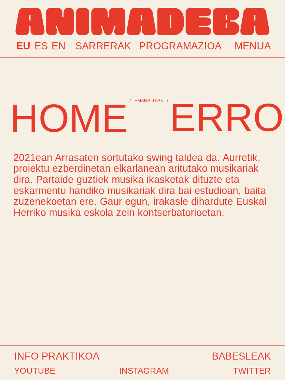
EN (59, 46)
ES (41, 46)
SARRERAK (101, 45)
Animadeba (142, 20)
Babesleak (241, 356)
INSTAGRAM (144, 371)
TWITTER (252, 371)
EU (23, 46)
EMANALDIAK (148, 100)
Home (69, 118)
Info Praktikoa (56, 356)
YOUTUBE (34, 371)
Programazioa (180, 45)
